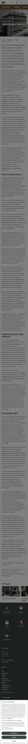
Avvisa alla (14, 737)
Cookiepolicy (10, 718)
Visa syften (14, 741)
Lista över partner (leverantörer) (7, 728)
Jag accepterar (14, 733)
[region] (14, 722)
